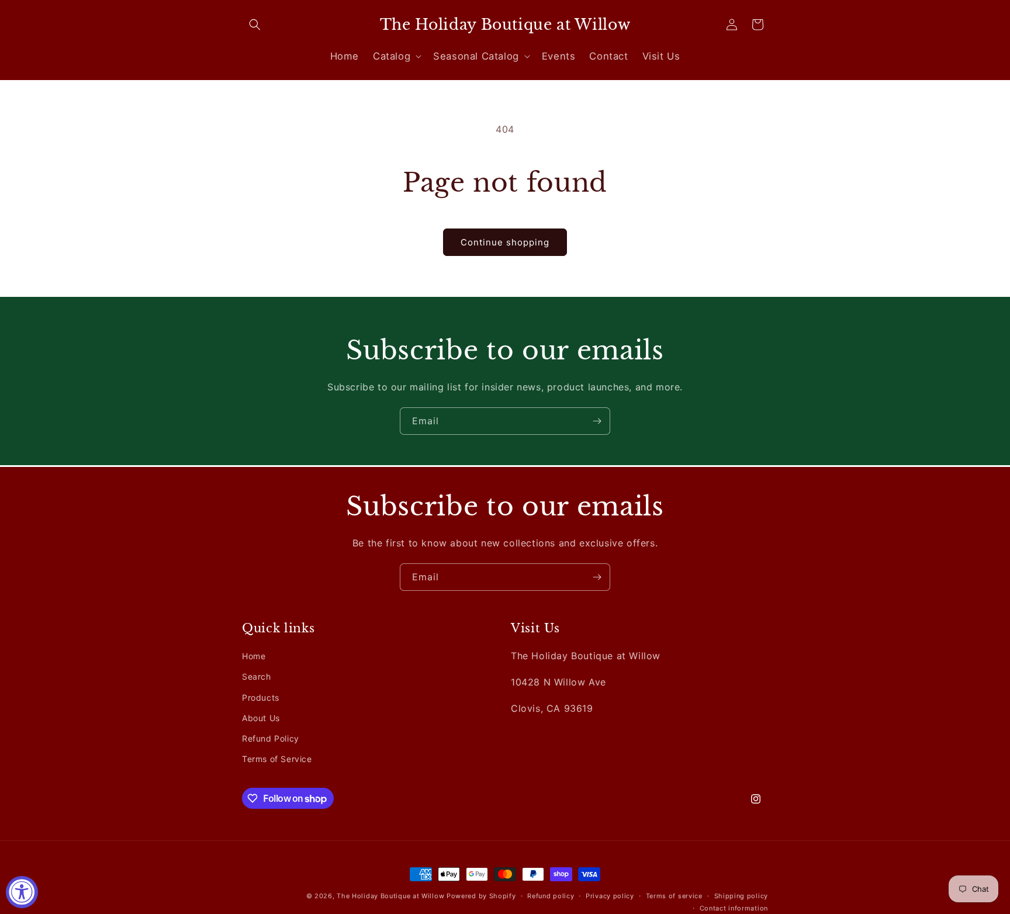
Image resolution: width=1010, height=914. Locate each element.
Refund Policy (270, 738)
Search (256, 676)
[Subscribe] (597, 421)
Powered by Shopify (481, 896)
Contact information (734, 907)
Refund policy (550, 896)
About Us (261, 718)
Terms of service (674, 896)
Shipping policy (741, 896)
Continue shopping (505, 242)
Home (253, 656)
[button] (255, 24)
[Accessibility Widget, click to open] (22, 892)
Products (260, 697)
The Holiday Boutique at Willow (390, 896)
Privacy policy (610, 896)
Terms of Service (277, 759)
